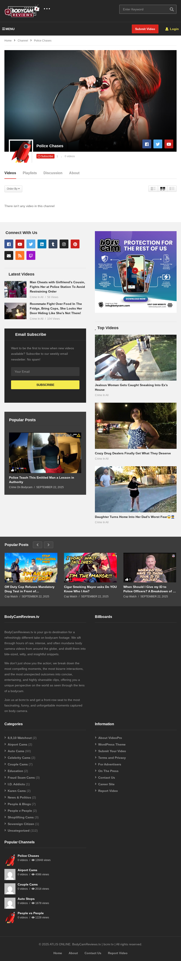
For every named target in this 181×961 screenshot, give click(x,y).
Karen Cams (17, 791)
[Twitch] (30, 255)
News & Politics (19, 797)
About (74, 173)
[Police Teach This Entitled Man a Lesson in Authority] (45, 452)
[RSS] (19, 255)
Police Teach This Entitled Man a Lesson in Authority (41, 480)
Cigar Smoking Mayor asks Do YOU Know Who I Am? (90, 589)
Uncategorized (19, 830)
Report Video (108, 791)
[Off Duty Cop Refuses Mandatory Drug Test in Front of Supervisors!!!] (31, 568)
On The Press (108, 771)
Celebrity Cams (19, 757)
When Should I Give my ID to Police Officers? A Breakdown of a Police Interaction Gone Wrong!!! (149, 589)
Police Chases (28, 855)
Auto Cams (16, 751)
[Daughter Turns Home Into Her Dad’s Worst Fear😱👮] (136, 489)
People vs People (31, 913)
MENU (10, 29)
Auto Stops (26, 899)
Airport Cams (17, 744)
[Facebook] (146, 144)
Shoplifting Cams (21, 817)
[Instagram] (64, 244)
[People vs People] (9, 917)
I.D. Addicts (16, 784)
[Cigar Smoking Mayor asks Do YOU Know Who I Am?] (90, 568)
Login (174, 29)
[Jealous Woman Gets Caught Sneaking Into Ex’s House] (136, 358)
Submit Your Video (112, 751)
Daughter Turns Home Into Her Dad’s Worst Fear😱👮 (135, 517)
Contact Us (106, 777)
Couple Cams (18, 764)
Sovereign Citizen (21, 824)
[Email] (8, 255)
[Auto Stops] (9, 903)
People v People (20, 810)
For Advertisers (109, 764)
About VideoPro (110, 738)
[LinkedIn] (42, 244)
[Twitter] (157, 144)
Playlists (30, 173)
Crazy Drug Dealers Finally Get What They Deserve (133, 453)
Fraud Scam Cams (21, 777)
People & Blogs (19, 804)
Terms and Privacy (112, 757)
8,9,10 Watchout (20, 738)
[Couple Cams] (9, 888)
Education (15, 771)
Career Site (106, 784)
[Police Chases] (9, 860)
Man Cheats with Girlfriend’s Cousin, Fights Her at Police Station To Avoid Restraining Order (57, 286)
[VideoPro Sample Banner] (136, 311)
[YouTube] (168, 144)
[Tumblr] (53, 244)
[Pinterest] (75, 244)
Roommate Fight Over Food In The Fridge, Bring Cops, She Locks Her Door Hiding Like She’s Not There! (56, 308)
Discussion (52, 173)
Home (57, 953)
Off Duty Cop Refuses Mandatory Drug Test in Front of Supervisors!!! (30, 589)
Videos (10, 173)
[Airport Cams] (9, 874)
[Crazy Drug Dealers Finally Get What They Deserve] (136, 426)
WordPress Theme (112, 744)
